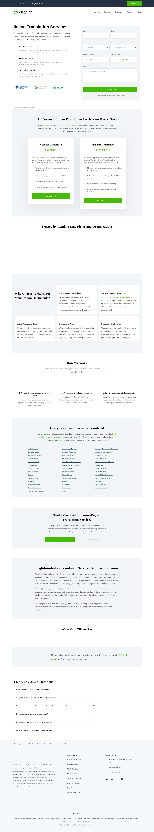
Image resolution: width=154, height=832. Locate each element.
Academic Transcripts (69, 452)
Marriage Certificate (34, 455)
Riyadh (118, 818)
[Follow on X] (112, 779)
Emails (64, 491)
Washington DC (88, 822)
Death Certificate (33, 452)
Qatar (74, 822)
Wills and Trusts (67, 475)
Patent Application (101, 458)
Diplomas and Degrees (69, 449)
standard (50, 125)
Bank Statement (100, 468)
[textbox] (121, 48)
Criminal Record (33, 462)
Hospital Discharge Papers (70, 465)
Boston (28, 818)
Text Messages (66, 488)
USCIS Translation (73, 764)
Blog (139, 12)
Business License (101, 455)
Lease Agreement (101, 488)
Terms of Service (28, 744)
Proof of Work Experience (104, 475)
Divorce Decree (33, 458)
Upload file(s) (116, 54)
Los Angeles (78, 818)
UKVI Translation (73, 769)
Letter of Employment (102, 478)
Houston (57, 818)
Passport (30, 475)
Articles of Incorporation (103, 452)
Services (97, 12)
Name (85, 31)
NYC (98, 818)
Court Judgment (67, 468)
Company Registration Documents (106, 449)
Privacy (52, 744)
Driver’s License (33, 468)
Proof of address (33, 471)
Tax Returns (99, 465)
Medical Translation (73, 792)
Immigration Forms (34, 484)
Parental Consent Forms (69, 478)
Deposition (65, 484)
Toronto (69, 822)
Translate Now (134, 3)
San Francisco (134, 818)
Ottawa (103, 818)
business (48, 437)
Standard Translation (74, 759)
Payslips (98, 481)
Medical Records (67, 455)
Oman (80, 822)
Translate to (115, 43)
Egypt (52, 818)
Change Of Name (33, 478)
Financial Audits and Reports (104, 462)
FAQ (65, 744)
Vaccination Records (68, 458)
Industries (107, 12)
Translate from (88, 43)
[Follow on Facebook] (117, 779)
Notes (85, 66)
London (69, 818)
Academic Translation (74, 778)
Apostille (31, 481)
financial (41, 437)
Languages (118, 12)
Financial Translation (74, 783)
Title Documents (100, 484)
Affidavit (65, 481)
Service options (88, 54)
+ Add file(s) (124, 59)
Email (113, 31)
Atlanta (16, 818)
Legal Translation (73, 788)
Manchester (86, 818)
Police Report (32, 465)
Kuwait (63, 818)
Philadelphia (111, 818)
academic (59, 437)
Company (130, 12)
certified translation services (67, 125)
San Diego (125, 818)
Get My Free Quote (110, 89)
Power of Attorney (68, 471)
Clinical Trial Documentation (71, 462)
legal (114, 434)
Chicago (34, 818)
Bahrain (22, 818)
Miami (94, 818)
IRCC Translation (73, 774)
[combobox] (96, 47)
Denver (46, 818)
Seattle (63, 822)
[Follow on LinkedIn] (107, 779)
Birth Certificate (33, 449)
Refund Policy (42, 744)
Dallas (41, 818)
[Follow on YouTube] (122, 779)
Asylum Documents (34, 488)
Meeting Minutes (100, 471)
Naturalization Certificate (36, 491)
